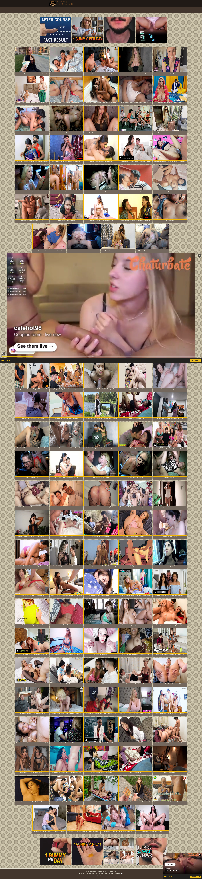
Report (110, 875)
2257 (122, 873)
